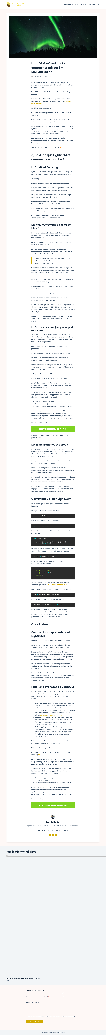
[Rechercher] (99, 4)
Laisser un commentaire (34, 1021)
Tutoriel (57, 78)
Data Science (34, 78)
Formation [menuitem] (83, 4)
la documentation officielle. (57, 585)
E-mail (46, 997)
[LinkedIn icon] (50, 835)
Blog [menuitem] (76, 4)
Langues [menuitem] (92, 4)
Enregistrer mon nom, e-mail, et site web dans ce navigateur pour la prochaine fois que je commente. (52, 1016)
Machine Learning (50, 78)
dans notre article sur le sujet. (51, 715)
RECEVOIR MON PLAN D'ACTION (53, 429)
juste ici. (61, 211)
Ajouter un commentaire (33, 1002)
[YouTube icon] (56, 835)
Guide (44, 78)
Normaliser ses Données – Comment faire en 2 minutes (23, 978)
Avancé (40, 78)
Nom (27, 997)
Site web (65, 997)
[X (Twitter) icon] (53, 835)
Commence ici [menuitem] (68, 4)
